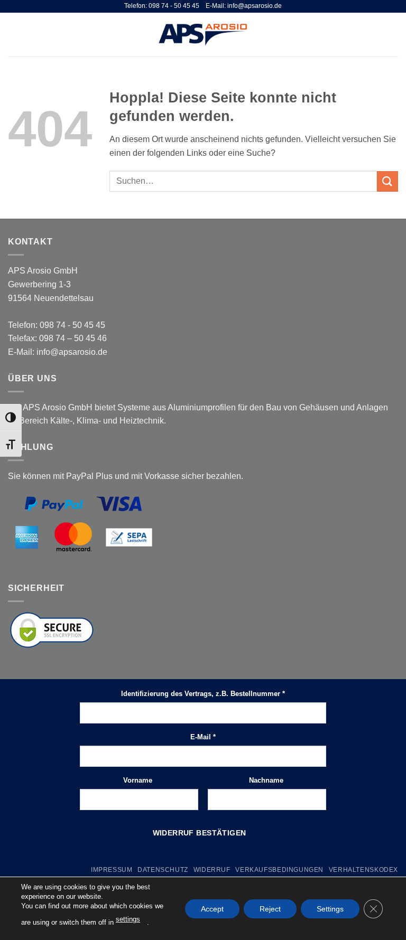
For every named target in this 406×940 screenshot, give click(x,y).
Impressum (112, 869)
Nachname (267, 780)
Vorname (138, 780)
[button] (14, 35)
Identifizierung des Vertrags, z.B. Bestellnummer (203, 694)
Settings (330, 908)
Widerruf (211, 869)
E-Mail (203, 737)
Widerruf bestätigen (199, 833)
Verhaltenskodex (363, 869)
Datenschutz (162, 869)
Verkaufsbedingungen (279, 869)
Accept (212, 908)
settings (128, 919)
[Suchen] (376, 34)
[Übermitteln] (387, 181)
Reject (270, 908)
